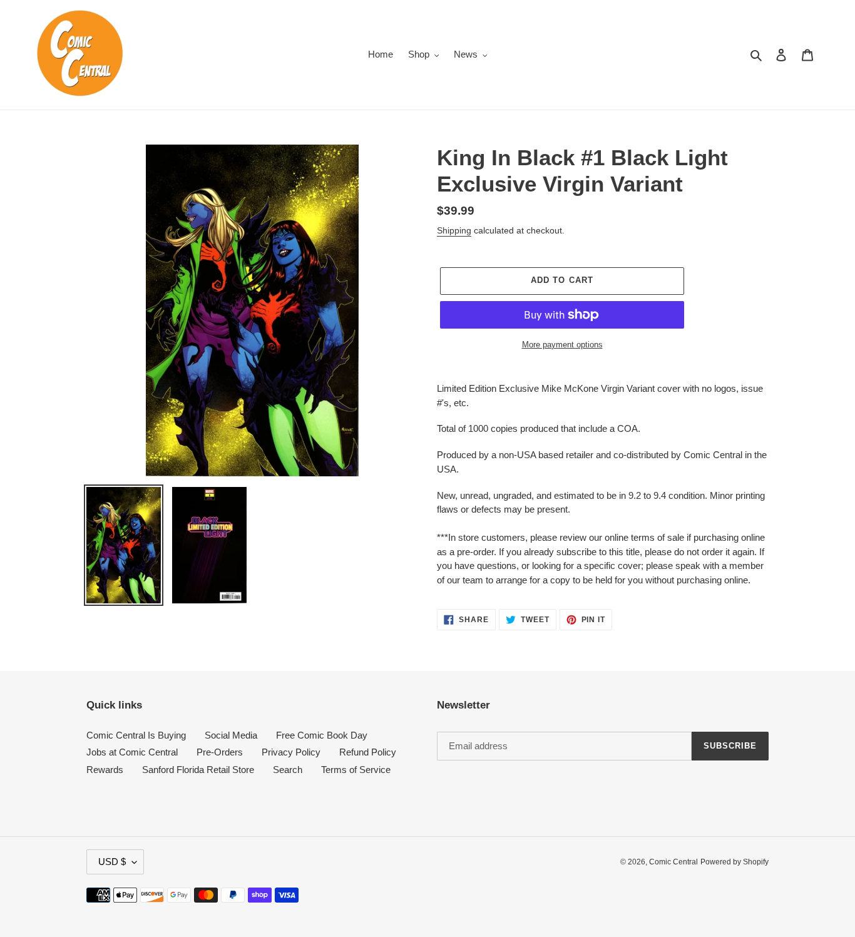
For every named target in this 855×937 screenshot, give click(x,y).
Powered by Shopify (734, 862)
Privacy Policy (291, 752)
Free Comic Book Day (321, 735)
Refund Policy (367, 752)
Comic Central (673, 862)
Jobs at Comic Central (132, 752)
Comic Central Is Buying (136, 735)
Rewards (104, 769)
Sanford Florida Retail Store (198, 769)
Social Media (231, 735)
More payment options (562, 344)
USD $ (112, 861)
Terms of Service (356, 769)
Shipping (454, 230)
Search (287, 769)
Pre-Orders (220, 752)
